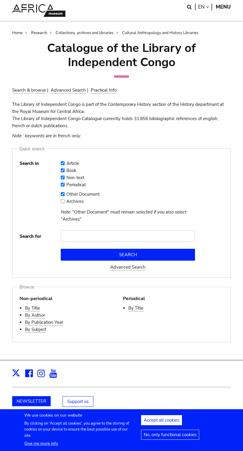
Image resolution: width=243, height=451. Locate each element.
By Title (32, 308)
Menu (223, 7)
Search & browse (29, 90)
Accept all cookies (161, 420)
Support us (78, 401)
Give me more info (41, 443)
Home (17, 33)
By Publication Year (44, 322)
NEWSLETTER (31, 401)
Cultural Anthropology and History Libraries (160, 33)
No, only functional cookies (170, 435)
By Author (35, 315)
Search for (30, 236)
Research (39, 33)
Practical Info (103, 90)
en (205, 7)
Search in (29, 163)
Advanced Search (68, 90)
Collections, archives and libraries (84, 33)
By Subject (35, 329)
